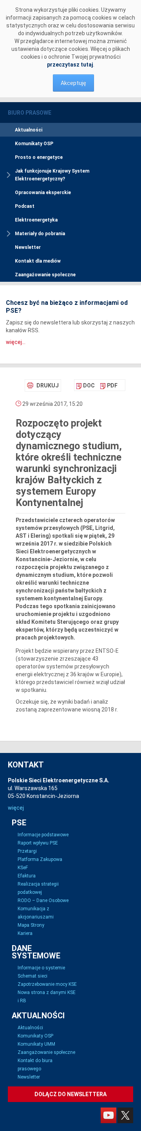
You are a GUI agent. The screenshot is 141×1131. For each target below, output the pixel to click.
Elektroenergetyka (36, 220)
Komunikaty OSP (34, 143)
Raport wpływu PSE (38, 843)
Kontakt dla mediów (38, 261)
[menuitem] (85, 385)
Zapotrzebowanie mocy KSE (47, 984)
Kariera (25, 933)
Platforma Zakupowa (40, 859)
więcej (16, 808)
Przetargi (27, 851)
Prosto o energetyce (39, 157)
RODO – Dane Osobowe (43, 900)
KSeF (23, 867)
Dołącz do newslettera (70, 1094)
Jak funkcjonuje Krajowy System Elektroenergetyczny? (52, 175)
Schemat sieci (32, 976)
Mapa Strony (31, 925)
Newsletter (28, 247)
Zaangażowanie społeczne (45, 274)
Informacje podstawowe (43, 834)
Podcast (24, 206)
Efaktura (27, 876)
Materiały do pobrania (40, 233)
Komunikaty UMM (36, 1044)
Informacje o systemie (41, 968)
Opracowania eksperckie (43, 192)
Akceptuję (73, 83)
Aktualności (28, 130)
